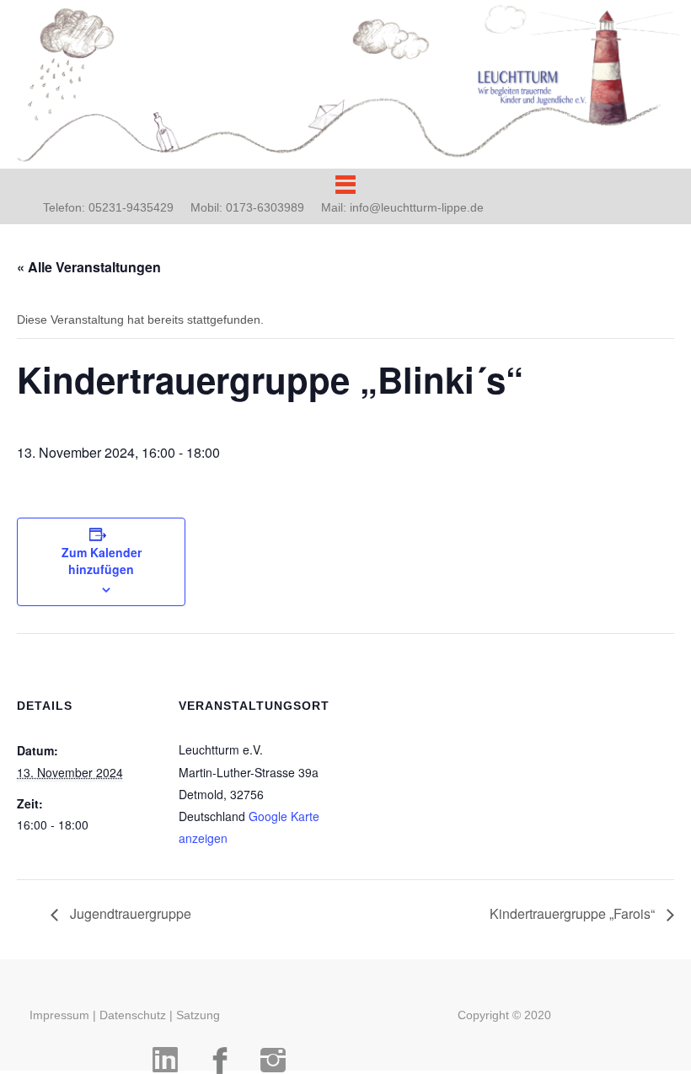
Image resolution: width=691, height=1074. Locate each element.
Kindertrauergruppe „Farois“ (574, 913)
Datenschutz (132, 1015)
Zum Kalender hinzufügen (102, 560)
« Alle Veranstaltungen (89, 267)
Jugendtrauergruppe (129, 913)
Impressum (59, 1015)
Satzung (198, 1015)
